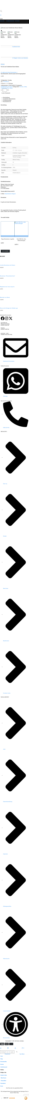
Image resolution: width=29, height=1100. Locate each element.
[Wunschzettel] (0, 15)
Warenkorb (3, 1083)
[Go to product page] (14, 261)
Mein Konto (3, 1077)
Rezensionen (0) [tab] (7, 101)
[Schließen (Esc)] (24, 1)
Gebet (25, 86)
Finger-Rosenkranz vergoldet (7, 239)
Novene (21, 86)
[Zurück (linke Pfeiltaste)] (2, 550)
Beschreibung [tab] (6, 97)
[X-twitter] (10, 318)
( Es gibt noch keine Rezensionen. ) (9, 72)
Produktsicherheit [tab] (7, 100)
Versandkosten (6, 81)
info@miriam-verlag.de (10, 193)
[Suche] (17, 1052)
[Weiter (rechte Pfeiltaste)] (26, 550)
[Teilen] (20, 1)
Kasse (1, 1086)
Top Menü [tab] (21, 1054)
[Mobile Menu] (1, 6)
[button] (1, 11)
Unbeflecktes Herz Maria (7, 88)
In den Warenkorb (6, 93)
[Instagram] (6, 318)
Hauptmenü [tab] (7, 1054)
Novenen (10, 86)
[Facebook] (2, 318)
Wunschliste (3, 1080)
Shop (1, 1058)
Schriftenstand (4, 86)
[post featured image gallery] (7, 228)
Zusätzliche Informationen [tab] (9, 98)
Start (1, 1056)
